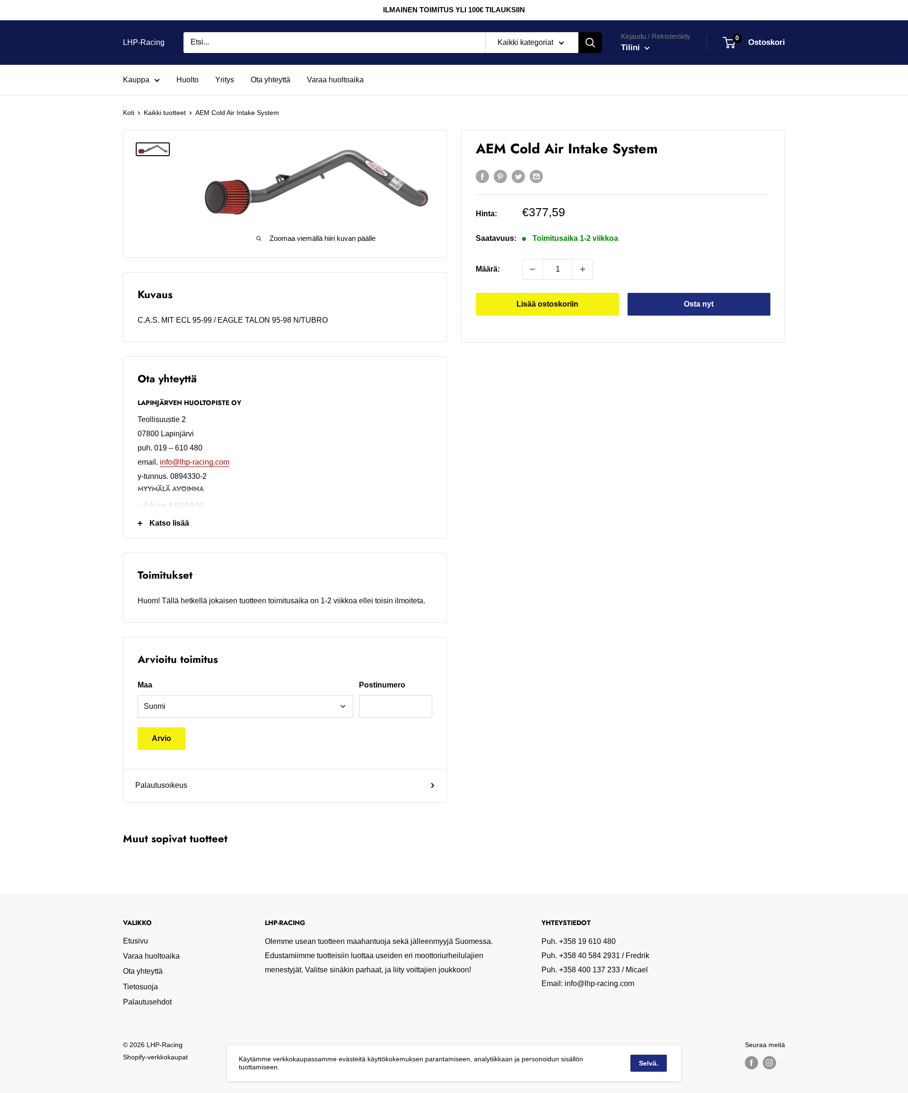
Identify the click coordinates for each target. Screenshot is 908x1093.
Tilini (631, 47)
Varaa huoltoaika (335, 80)
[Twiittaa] (518, 176)
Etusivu (135, 941)
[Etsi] (590, 42)
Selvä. (648, 1063)
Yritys (224, 80)
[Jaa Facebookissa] (482, 176)
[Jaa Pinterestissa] (500, 176)
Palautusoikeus (161, 785)
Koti (128, 112)
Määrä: (488, 269)
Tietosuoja (140, 987)
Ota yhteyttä (270, 80)
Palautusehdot (147, 1002)
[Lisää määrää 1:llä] (583, 269)
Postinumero (382, 685)
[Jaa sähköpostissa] (536, 176)
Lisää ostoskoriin (547, 304)
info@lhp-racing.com (194, 462)
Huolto (187, 80)
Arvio (161, 738)
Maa (145, 685)
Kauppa (136, 80)
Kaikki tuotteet (165, 112)
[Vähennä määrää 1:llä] (532, 269)
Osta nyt (699, 304)
